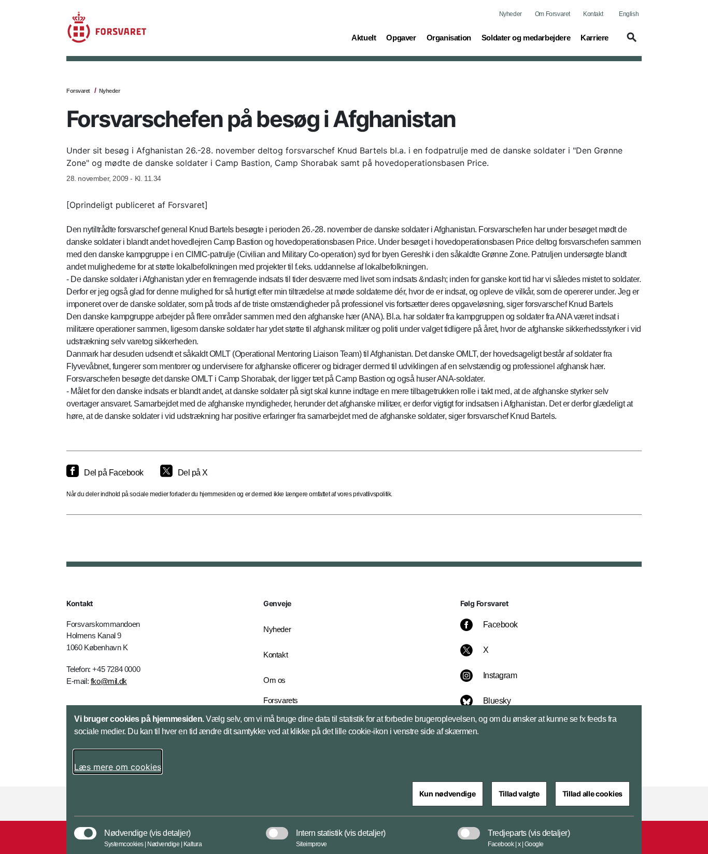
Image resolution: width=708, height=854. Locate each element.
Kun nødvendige (447, 793)
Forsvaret (78, 91)
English (629, 14)
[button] (630, 42)
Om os (274, 680)
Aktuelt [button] (363, 37)
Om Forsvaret (552, 14)
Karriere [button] (594, 37)
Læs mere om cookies (117, 767)
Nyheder (510, 14)
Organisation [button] (449, 37)
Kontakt (593, 14)
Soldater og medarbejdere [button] (526, 37)
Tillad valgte (519, 793)
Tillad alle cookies (592, 793)
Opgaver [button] (401, 37)
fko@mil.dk (109, 681)
